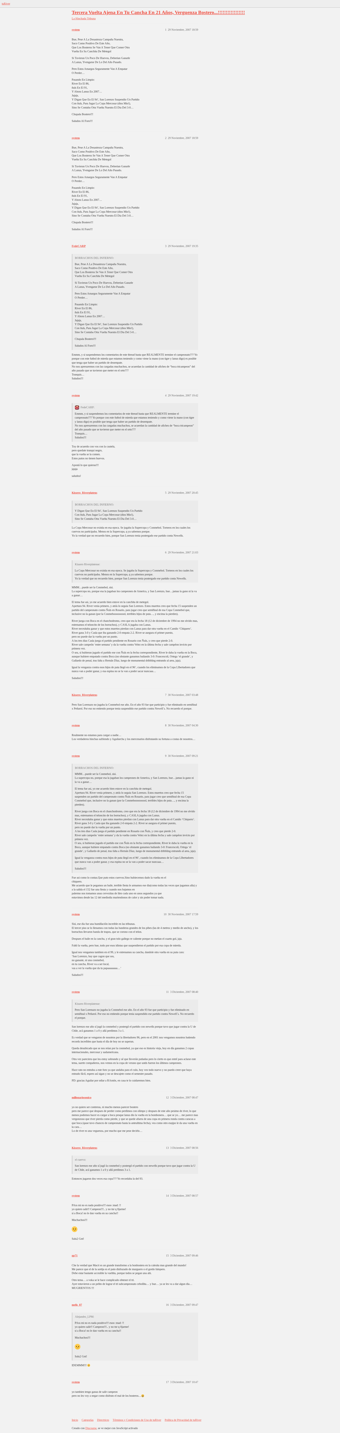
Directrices (103, 1419)
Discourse (91, 1428)
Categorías (88, 1419)
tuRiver (6, 3)
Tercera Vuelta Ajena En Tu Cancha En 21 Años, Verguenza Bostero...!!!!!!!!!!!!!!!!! (158, 12)
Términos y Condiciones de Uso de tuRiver (137, 1419)
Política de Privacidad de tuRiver (183, 1419)
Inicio (75, 1419)
